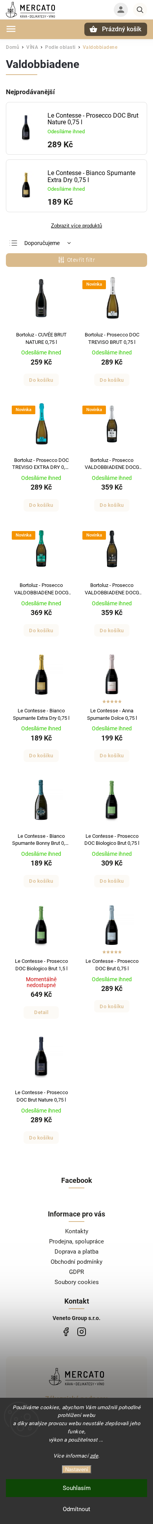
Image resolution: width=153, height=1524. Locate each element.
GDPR (76, 1271)
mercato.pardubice (81, 1331)
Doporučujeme (42, 243)
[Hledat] (140, 10)
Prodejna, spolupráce (76, 1241)
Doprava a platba (76, 1251)
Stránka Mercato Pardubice (66, 1331)
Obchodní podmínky (76, 1261)
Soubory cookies (77, 1282)
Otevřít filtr (81, 260)
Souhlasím (77, 1488)
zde (94, 1456)
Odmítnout (76, 1509)
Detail (41, 1012)
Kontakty (76, 1231)
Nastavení (76, 1469)
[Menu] (11, 29)
